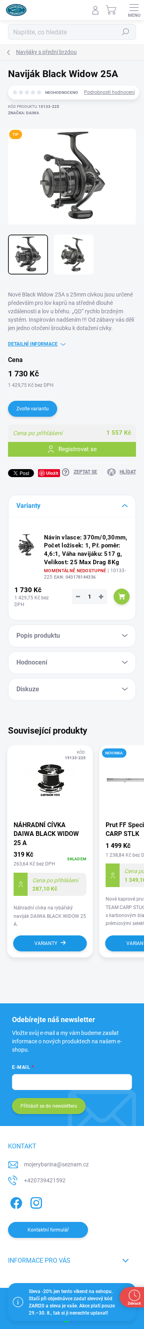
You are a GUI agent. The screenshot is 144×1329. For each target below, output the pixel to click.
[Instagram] (35, 1201)
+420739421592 (45, 1180)
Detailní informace (33, 344)
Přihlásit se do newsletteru (48, 1106)
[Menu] (134, 10)
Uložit (52, 473)
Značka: (23, 113)
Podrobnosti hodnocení (109, 92)
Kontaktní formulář (48, 1230)
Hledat (125, 32)
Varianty (45, 943)
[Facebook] (15, 1201)
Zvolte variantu (32, 409)
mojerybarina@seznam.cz (56, 1164)
